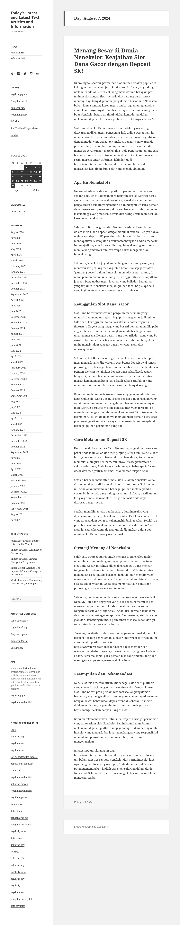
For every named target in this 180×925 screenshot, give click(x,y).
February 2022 (18, 480)
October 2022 (18, 446)
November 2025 (19, 283)
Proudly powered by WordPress (91, 826)
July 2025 (15, 305)
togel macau (17, 892)
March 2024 (17, 362)
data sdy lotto (18, 905)
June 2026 (16, 243)
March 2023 (17, 424)
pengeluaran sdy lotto (22, 899)
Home (14, 46)
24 (35, 181)
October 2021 (18, 503)
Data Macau (17, 647)
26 (13, 185)
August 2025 (17, 300)
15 (26, 176)
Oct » (36, 190)
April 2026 (16, 254)
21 (22, 181)
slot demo (30, 668)
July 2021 (15, 520)
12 (13, 176)
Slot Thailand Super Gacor (25, 128)
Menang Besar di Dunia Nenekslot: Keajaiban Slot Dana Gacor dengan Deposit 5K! (112, 60)
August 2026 (17, 232)
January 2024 (18, 373)
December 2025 (19, 277)
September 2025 (19, 294)
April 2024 (16, 356)
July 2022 (15, 457)
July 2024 (15, 339)
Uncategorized (18, 211)
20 (17, 181)
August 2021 (17, 514)
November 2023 (19, 384)
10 (35, 172)
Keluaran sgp (18, 107)
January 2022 (18, 486)
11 (40, 172)
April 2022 (16, 469)
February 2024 (18, 367)
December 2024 (19, 316)
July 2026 (15, 237)
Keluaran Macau (19, 641)
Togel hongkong (19, 627)
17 (35, 176)
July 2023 (15, 407)
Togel (13, 729)
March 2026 (17, 260)
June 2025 (16, 311)
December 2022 (19, 435)
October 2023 (18, 390)
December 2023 (19, 378)
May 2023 (16, 412)
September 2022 (19, 452)
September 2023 (19, 395)
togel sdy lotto (18, 831)
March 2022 (17, 474)
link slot (15, 121)
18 (40, 176)
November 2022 (19, 441)
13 (17, 176)
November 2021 (19, 497)
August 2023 (17, 401)
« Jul (17, 190)
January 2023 (18, 429)
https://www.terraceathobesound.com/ (110, 570)
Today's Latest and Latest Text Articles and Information (25, 19)
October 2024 (18, 328)
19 (13, 181)
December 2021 (19, 491)
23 (31, 181)
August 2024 (17, 333)
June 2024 (16, 345)
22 (26, 181)
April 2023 (16, 418)
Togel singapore (19, 620)
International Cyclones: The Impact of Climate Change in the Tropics (26, 571)
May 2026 (16, 249)
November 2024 (19, 322)
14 (22, 176)
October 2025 (18, 288)
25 (40, 181)
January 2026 (18, 271)
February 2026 (18, 266)
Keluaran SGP (18, 58)
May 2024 (16, 350)
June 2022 (16, 463)
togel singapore (19, 94)
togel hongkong (19, 114)
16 (31, 176)
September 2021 (19, 508)
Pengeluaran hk (19, 101)
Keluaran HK (17, 52)
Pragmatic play (19, 634)
